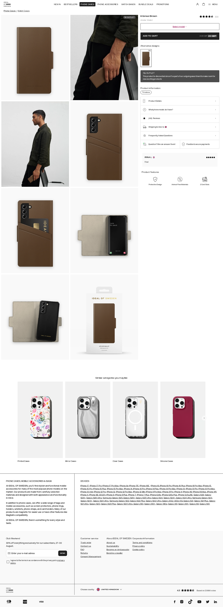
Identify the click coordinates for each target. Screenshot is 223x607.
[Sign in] (197, 4)
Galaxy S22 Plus (137, 501)
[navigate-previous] (204, 418)
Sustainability (112, 546)
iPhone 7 (132, 495)
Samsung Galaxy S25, (113, 498)
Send (62, 553)
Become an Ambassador (117, 550)
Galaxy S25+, (129, 498)
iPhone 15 (207, 486)
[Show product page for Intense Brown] (146, 58)
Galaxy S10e (161, 504)
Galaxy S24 (157, 498)
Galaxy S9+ (183, 504)
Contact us (86, 546)
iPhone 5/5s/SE (185, 495)
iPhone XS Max (199, 492)
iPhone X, (85, 495)
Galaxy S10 (138, 504)
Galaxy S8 (194, 504)
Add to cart (179, 36)
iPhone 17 (85, 486)
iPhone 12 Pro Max (124, 492)
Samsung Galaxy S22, (120, 501)
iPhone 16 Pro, (165, 486)
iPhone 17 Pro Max (111, 486)
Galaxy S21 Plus (201, 501)
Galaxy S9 (172, 504)
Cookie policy (138, 550)
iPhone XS (187, 492)
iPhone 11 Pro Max (153, 492)
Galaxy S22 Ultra (153, 501)
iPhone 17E (134, 486)
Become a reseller (114, 553)
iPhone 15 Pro (86, 489)
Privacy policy (138, 546)
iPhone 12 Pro (100, 492)
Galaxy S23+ (86, 501)
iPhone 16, (155, 486)
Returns (84, 553)
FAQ (82, 550)
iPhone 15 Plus (99, 489)
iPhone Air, (124, 486)
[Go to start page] (7, 4)
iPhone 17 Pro (96, 486)
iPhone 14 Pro (139, 489)
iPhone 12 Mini (139, 492)
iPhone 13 (181, 489)
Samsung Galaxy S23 (202, 498)
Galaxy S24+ (169, 498)
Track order (86, 543)
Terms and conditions (142, 543)
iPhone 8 (110, 495)
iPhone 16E (144, 486)
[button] (197, 590)
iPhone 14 (128, 489)
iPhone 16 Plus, (179, 486)
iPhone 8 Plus (121, 495)
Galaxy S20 (95, 504)
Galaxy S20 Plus (108, 504)
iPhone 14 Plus (152, 489)
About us (110, 543)
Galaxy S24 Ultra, (184, 498)
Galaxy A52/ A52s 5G (172, 501)
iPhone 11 (178, 492)
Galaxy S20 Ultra (125, 504)
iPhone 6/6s (155, 495)
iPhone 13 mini (87, 492)
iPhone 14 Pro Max (168, 489)
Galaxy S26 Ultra (94, 498)
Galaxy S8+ (205, 504)
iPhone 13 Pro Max (207, 489)
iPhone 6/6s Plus (169, 495)
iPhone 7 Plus (143, 495)
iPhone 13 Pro (192, 489)
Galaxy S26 (199, 495)
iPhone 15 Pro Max (115, 489)
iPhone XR (211, 492)
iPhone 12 (111, 492)
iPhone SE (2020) (97, 495)
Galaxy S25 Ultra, (144, 498)
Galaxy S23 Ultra (101, 501)
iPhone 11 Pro (167, 492)
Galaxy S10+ (149, 504)
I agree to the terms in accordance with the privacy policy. (37, 561)
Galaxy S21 (188, 501)
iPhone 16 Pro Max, (194, 486)
